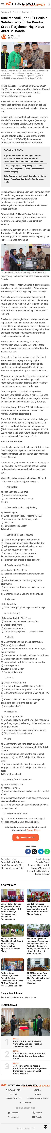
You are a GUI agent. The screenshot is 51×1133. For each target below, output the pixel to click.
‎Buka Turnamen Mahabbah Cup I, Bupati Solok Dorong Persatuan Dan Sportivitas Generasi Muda (25, 179)
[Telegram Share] (41, 851)
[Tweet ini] (34, 851)
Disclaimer (25, 1102)
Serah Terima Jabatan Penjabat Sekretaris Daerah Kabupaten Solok (29, 1056)
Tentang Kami (13, 1090)
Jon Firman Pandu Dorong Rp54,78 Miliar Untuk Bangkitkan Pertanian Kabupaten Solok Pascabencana (30, 1070)
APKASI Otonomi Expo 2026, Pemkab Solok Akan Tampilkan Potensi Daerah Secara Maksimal (38, 978)
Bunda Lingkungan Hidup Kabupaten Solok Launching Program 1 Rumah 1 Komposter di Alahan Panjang (24, 169)
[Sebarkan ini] (28, 851)
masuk (15, 997)
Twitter (39, 1113)
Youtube (39, 1117)
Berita (15, 1039)
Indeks (37, 1094)
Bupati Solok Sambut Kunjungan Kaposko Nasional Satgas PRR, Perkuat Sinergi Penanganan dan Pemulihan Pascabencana (23, 158)
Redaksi (37, 1090)
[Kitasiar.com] (25, 4)
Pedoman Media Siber (37, 1098)
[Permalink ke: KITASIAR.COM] (4, 37)
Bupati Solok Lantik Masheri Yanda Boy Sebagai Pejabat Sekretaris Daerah (27, 1044)
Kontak (13, 1094)
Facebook (15, 1113)
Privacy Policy (13, 1098)
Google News (32, 830)
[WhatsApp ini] (47, 851)
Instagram (15, 1117)
